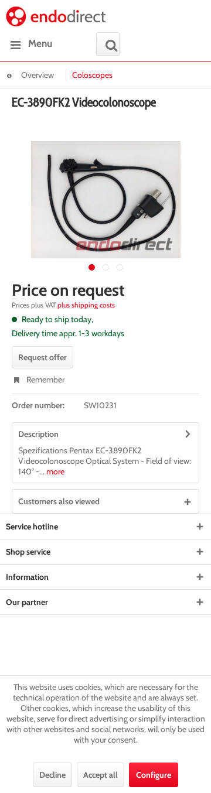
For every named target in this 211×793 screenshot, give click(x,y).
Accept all (100, 775)
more (54, 471)
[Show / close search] (108, 44)
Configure (153, 775)
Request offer (42, 357)
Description (38, 434)
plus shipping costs (86, 304)
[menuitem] (29, 44)
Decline (52, 775)
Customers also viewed (59, 501)
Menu (40, 43)
